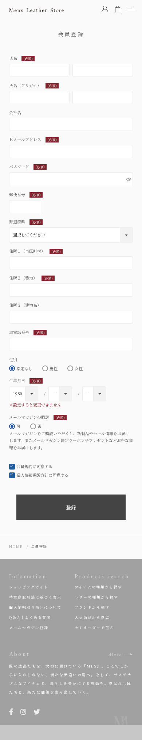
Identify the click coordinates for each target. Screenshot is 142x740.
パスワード (27, 166)
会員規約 (24, 466)
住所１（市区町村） (35, 251)
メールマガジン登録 (28, 627)
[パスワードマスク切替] (129, 179)
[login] (105, 9)
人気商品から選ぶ (92, 617)
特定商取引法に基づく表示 (35, 597)
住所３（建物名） (25, 305)
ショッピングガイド (28, 587)
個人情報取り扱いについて (35, 607)
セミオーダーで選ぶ (94, 627)
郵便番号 (25, 194)
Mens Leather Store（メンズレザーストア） (36, 10)
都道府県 (25, 221)
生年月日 (25, 380)
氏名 (21, 58)
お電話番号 (27, 332)
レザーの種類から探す (96, 597)
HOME (16, 546)
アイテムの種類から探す (98, 587)
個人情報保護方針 (32, 475)
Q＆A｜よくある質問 (30, 617)
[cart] (118, 9)
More (115, 654)
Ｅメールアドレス (33, 139)
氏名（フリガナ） (33, 85)
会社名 (15, 112)
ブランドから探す (92, 607)
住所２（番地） (31, 278)
